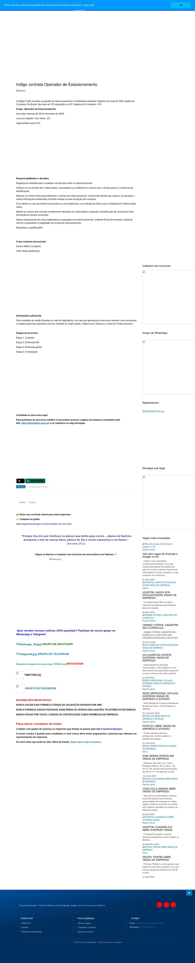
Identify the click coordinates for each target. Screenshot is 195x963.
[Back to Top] (189, 893)
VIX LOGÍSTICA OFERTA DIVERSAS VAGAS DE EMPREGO (156, 657)
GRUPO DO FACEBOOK (40, 688)
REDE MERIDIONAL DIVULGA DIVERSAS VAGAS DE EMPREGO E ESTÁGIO (160, 696)
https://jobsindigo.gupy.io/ (35, 423)
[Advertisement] (97, 42)
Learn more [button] (89, 5)
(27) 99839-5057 (147, 927)
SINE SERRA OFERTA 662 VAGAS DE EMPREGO (158, 757)
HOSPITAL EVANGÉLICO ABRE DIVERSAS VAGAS (157, 828)
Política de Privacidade (31, 931)
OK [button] (180, 5)
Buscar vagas (84, 923)
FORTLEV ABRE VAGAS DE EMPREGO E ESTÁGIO (159, 727)
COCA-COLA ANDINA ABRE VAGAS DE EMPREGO (159, 790)
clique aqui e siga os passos (85, 742)
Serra (144, 751)
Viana (145, 852)
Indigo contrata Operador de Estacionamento (56, 84)
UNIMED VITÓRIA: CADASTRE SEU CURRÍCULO (160, 626)
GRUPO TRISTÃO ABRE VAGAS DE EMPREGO (156, 858)
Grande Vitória (149, 620)
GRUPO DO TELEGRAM (53, 653)
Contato (25, 927)
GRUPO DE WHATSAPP (57, 644)
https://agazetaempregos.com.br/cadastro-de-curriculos (44, 524)
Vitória (145, 588)
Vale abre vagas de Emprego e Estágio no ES (160, 555)
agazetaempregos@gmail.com (149, 923)
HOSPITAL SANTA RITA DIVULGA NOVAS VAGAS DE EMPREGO (159, 595)
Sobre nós (26, 923)
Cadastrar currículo (87, 927)
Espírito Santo (148, 549)
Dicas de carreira (86, 931)
